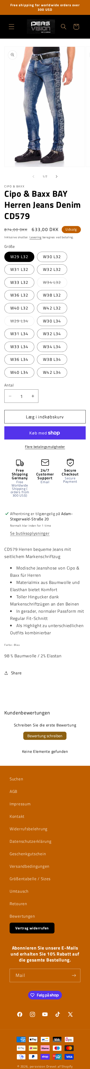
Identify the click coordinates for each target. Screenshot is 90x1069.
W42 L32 (52, 308)
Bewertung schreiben (44, 736)
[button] (11, 26)
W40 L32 (19, 308)
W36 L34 (19, 359)
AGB (13, 791)
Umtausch (19, 891)
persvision (37, 1066)
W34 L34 (52, 347)
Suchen (16, 779)
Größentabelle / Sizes (30, 879)
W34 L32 (55, 283)
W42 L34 (52, 372)
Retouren (18, 904)
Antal (9, 385)
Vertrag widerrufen (32, 928)
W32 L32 (52, 269)
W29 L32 (19, 257)
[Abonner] (73, 975)
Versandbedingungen (29, 866)
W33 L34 (19, 347)
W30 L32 (52, 257)
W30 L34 (52, 321)
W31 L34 (19, 334)
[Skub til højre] (56, 176)
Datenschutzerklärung (30, 841)
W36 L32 (19, 295)
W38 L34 (52, 359)
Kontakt (17, 816)
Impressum (20, 804)
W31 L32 (19, 269)
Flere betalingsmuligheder (45, 446)
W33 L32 (19, 282)
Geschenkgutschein (28, 854)
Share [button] (16, 673)
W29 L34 (22, 322)
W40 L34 (19, 372)
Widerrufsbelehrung (29, 829)
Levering (36, 237)
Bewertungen (22, 916)
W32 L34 (52, 334)
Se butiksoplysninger (29, 533)
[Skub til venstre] (33, 176)
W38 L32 (52, 295)
